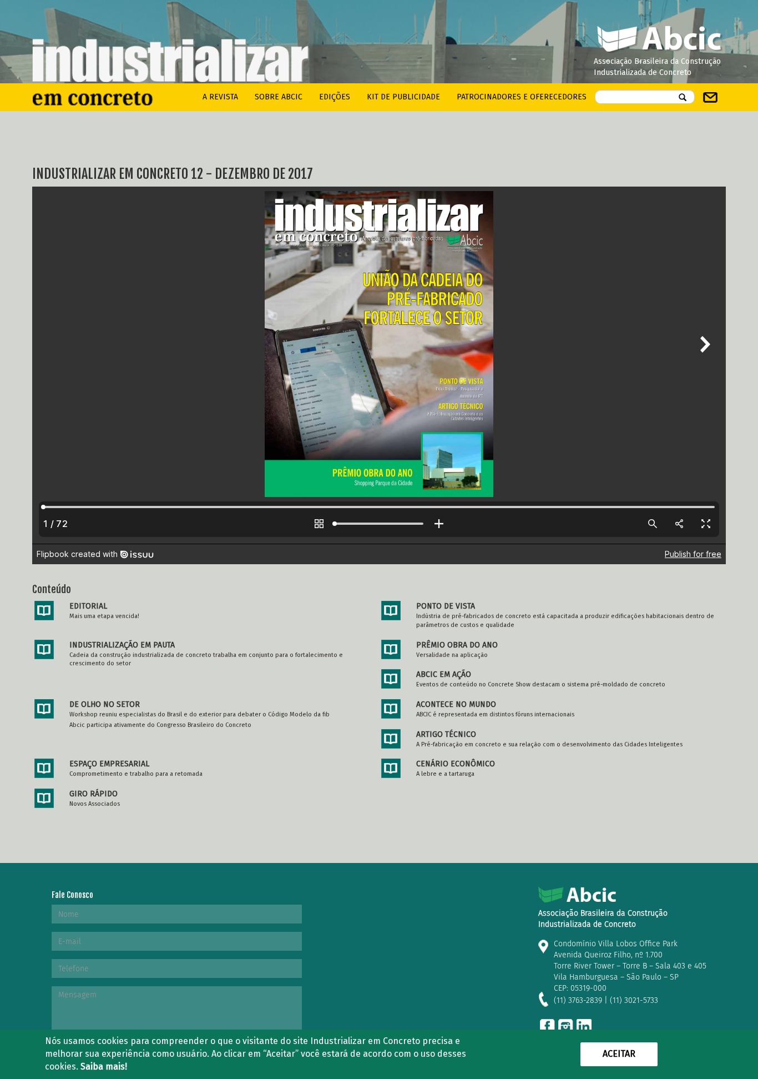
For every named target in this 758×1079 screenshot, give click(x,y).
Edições (334, 97)
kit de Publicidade (403, 97)
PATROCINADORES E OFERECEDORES (522, 97)
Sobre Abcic (278, 97)
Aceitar (619, 1053)
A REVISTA (220, 97)
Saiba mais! (103, 1066)
